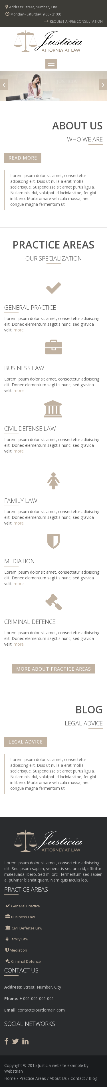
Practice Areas (32, 1078)
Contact (77, 1078)
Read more (23, 158)
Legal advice (26, 742)
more (19, 330)
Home (10, 1078)
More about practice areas (53, 669)
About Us (58, 1078)
